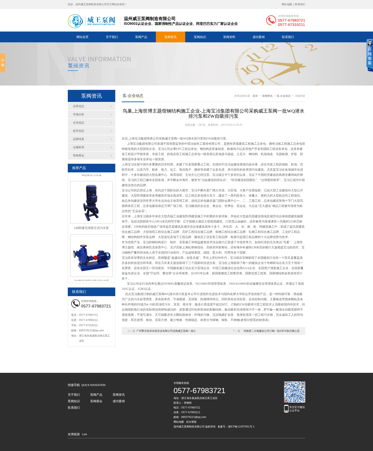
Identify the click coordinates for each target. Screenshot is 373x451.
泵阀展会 (78, 155)
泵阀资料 (229, 37)
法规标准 (78, 147)
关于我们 (112, 37)
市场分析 (78, 114)
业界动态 (78, 106)
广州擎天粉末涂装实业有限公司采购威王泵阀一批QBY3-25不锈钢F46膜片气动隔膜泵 (185, 330)
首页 (255, 95)
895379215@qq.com (91, 330)
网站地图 (287, 4)
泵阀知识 (200, 37)
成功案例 (259, 37)
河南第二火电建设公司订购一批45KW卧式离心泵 (271, 330)
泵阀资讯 (170, 37)
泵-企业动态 (284, 95)
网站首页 (82, 37)
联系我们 (300, 4)
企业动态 (78, 122)
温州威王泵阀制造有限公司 (189, 426)
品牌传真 (78, 139)
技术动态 (78, 130)
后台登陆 (191, 421)
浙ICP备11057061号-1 (241, 426)
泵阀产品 (141, 37)
